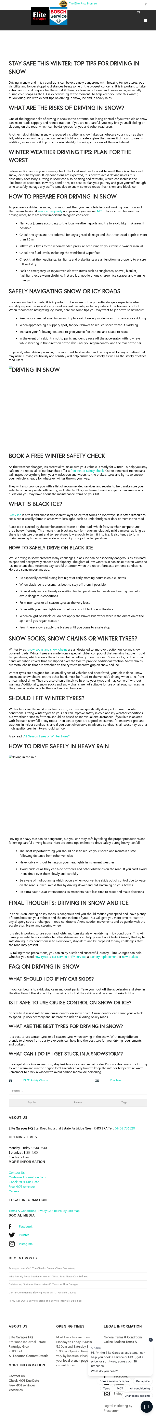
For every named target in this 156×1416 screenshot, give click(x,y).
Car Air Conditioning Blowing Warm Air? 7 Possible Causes (42, 1292)
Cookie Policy (57, 1211)
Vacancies (16, 1390)
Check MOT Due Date (24, 1182)
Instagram (25, 1244)
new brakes (130, 957)
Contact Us (17, 1173)
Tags (124, 1102)
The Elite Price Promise (82, 3)
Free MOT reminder (22, 1187)
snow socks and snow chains (47, 649)
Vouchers (115, 1080)
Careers (14, 1191)
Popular (32, 1102)
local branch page (75, 1360)
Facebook (25, 1226)
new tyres (41, 957)
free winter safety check (87, 471)
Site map (73, 1211)
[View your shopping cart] (138, 13)
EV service (78, 957)
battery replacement (104, 957)
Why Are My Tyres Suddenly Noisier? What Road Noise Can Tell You (48, 1276)
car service (59, 957)
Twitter (24, 1235)
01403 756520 (125, 1128)
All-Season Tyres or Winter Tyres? (46, 736)
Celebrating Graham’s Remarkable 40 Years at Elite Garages (43, 1284)
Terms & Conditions (22, 1211)
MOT (100, 211)
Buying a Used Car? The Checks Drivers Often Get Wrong (42, 1268)
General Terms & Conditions (123, 1337)
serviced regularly (50, 211)
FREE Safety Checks (35, 1080)
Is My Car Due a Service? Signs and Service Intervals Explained (45, 1300)
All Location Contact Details (28, 1356)
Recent (78, 1102)
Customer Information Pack (27, 1177)
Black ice (15, 515)
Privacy (42, 1211)
